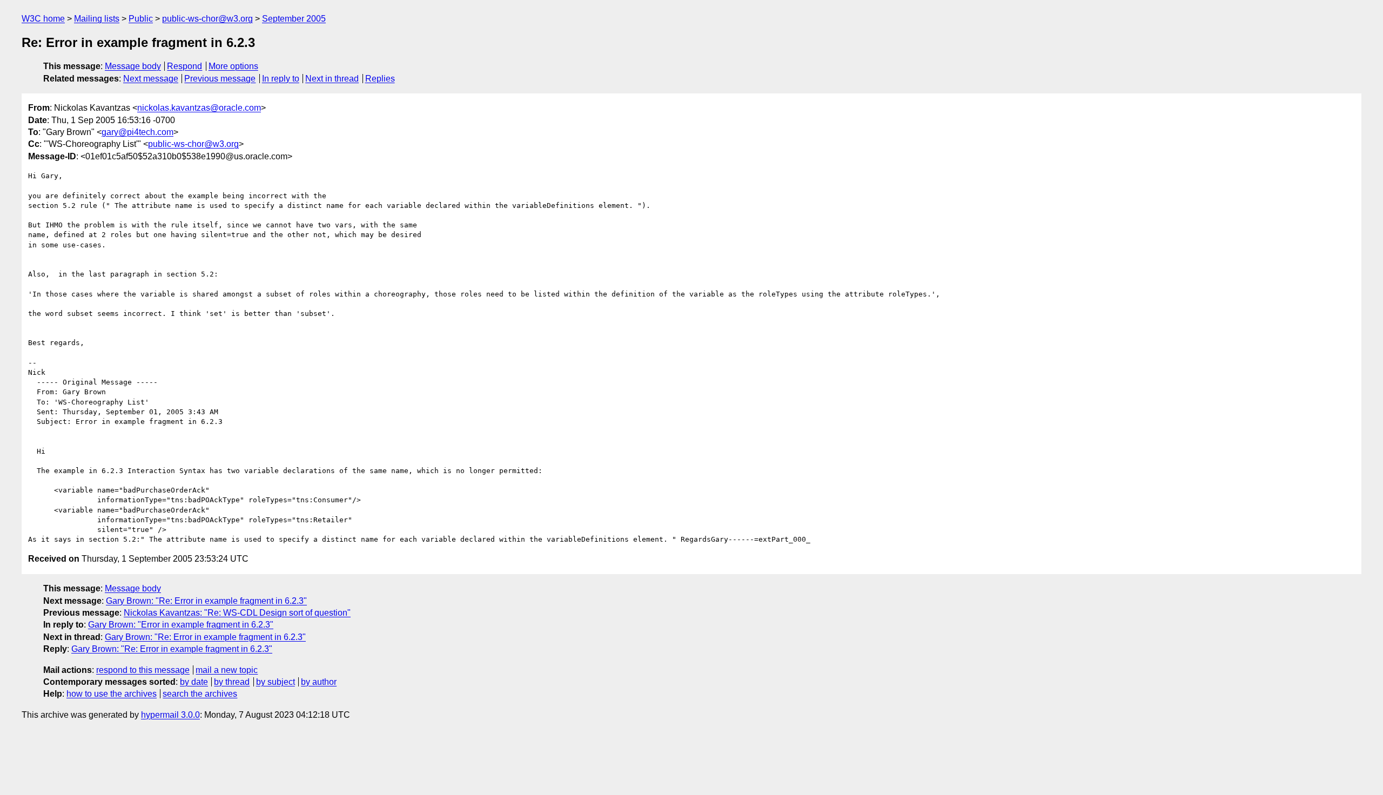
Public (141, 18)
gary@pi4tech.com (137, 132)
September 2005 (294, 18)
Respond (184, 66)
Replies (380, 78)
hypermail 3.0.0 (170, 714)
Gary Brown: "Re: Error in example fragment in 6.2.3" (206, 600)
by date (194, 681)
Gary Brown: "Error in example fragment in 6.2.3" (180, 624)
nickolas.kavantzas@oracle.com (199, 107)
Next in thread (332, 78)
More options (233, 66)
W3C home (43, 18)
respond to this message (143, 670)
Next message (150, 78)
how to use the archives (111, 693)
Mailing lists (96, 18)
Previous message (220, 78)
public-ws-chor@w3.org (207, 18)
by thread (232, 681)
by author (319, 681)
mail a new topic (227, 670)
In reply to (280, 78)
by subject (275, 681)
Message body (133, 66)
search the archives (200, 693)
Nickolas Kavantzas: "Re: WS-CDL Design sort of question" (237, 612)
